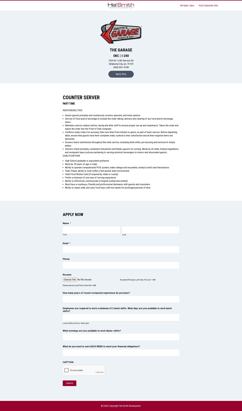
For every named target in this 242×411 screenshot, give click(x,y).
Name (67, 223)
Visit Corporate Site (208, 5)
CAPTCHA (68, 362)
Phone (66, 259)
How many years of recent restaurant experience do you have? (96, 293)
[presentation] (84, 370)
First (65, 235)
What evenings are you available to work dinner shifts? (92, 330)
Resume (67, 274)
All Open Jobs (187, 5)
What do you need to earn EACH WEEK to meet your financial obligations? (101, 346)
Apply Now (121, 74)
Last (124, 235)
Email (66, 243)
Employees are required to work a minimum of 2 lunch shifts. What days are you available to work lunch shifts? (117, 310)
